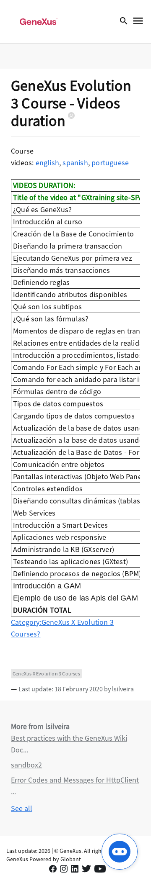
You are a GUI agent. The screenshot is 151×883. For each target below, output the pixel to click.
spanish (75, 162)
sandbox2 (26, 765)
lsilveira (123, 689)
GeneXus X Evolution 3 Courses (46, 673)
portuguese (110, 162)
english (47, 162)
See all (21, 808)
